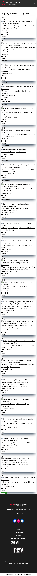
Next (3, 493)
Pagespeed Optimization (14, 574)
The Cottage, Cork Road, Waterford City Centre (18, 134)
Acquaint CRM (22, 561)
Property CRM (12, 563)
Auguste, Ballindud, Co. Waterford (13, 152)
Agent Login (24, 563)
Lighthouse (27, 574)
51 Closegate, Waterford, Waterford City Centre (18, 228)
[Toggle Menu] (35, 3)
